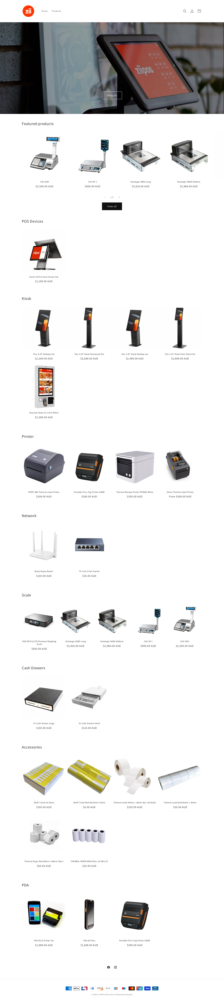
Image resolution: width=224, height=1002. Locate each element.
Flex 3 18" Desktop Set (43, 354)
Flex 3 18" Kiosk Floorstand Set (89, 354)
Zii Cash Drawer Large (43, 723)
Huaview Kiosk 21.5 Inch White (43, 412)
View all (112, 206)
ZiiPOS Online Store (106, 994)
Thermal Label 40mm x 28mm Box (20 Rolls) (134, 802)
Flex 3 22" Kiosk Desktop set (135, 354)
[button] (184, 11)
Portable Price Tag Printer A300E (89, 492)
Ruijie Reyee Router (44, 571)
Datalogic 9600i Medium (188, 182)
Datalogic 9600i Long (141, 182)
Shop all (112, 95)
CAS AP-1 (92, 182)
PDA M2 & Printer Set (44, 940)
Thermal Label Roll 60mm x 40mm (180, 802)
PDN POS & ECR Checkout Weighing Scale (39, 643)
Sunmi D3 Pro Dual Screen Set (43, 277)
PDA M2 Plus (89, 940)
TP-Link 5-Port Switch (89, 571)
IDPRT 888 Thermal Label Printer (44, 492)
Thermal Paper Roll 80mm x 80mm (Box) (43, 861)
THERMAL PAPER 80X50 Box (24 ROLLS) (89, 861)
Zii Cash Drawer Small (89, 723)
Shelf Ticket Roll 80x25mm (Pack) (89, 802)
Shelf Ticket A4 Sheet (44, 802)
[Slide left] (104, 197)
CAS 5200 (44, 182)
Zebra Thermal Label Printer (180, 492)
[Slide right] (119, 197)
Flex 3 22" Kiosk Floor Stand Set (180, 354)
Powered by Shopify (124, 994)
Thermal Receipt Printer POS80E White (134, 492)
